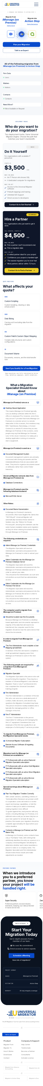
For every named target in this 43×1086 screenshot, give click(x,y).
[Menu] (36, 4)
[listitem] (21, 176)
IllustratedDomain (28, 1018)
